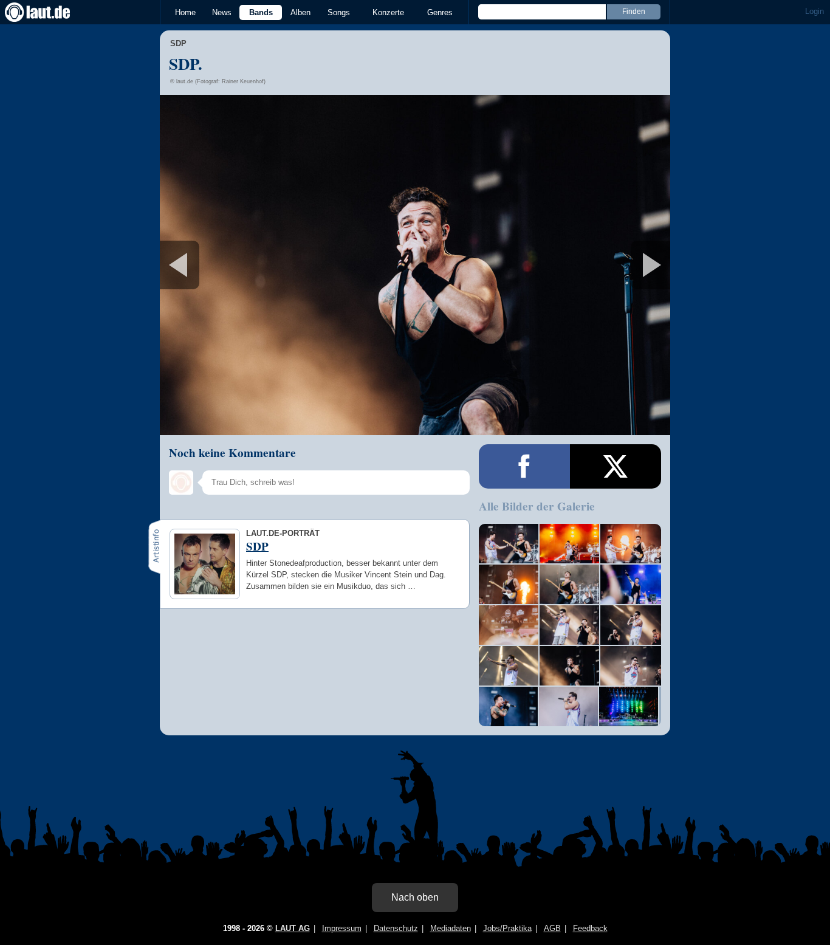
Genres (440, 12)
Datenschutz (396, 928)
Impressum (342, 928)
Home (185, 12)
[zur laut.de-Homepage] (48, 12)
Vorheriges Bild (244, 265)
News (222, 12)
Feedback (590, 928)
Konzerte (388, 12)
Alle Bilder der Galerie (537, 506)
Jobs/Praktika (507, 928)
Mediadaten (450, 928)
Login (814, 11)
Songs (339, 12)
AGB (552, 928)
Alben (300, 12)
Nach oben (415, 897)
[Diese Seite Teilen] (524, 466)
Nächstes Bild (415, 265)
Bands (261, 12)
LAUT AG (292, 928)
